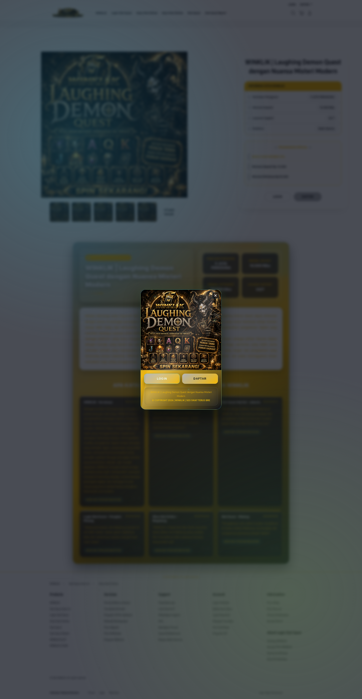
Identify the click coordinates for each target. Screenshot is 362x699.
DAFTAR (199, 378)
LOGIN (162, 378)
